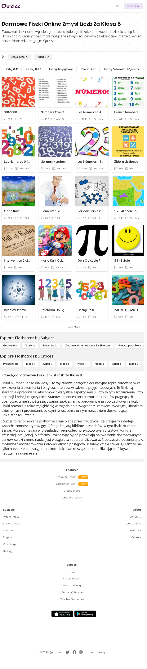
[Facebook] (74, 652)
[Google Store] (85, 614)
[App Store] (62, 614)
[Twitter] (67, 652)
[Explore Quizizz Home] (11, 6)
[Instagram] (81, 652)
